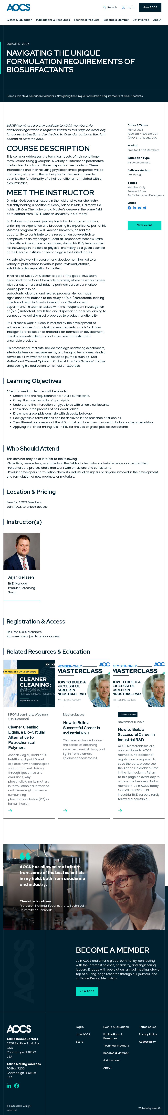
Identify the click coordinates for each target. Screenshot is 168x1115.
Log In (130, 7)
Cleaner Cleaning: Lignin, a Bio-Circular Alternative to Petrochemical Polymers (26, 737)
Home (10, 96)
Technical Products (86, 20)
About (157, 20)
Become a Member (116, 20)
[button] (110, 7)
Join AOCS (150, 7)
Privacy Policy (148, 1034)
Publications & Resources (53, 20)
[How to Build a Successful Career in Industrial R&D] (65, 810)
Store (79, 1042)
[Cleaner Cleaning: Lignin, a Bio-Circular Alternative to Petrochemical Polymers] (10, 810)
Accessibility (147, 1042)
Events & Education (19, 20)
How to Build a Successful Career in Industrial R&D (81, 727)
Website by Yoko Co (149, 1108)
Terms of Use (147, 1027)
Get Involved (141, 20)
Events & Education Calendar (35, 96)
